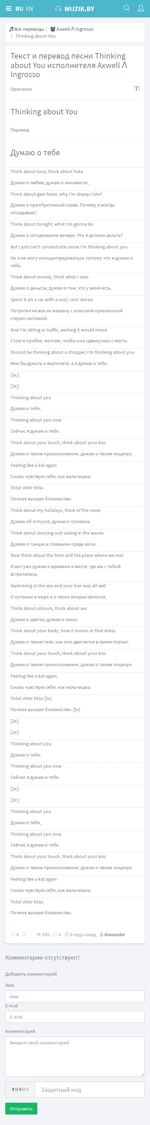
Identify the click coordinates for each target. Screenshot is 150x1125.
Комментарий (20, 1031)
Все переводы (28, 29)
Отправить (21, 1108)
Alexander (114, 934)
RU (19, 9)
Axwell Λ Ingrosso (74, 29)
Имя (9, 985)
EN (29, 9)
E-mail (11, 1006)
